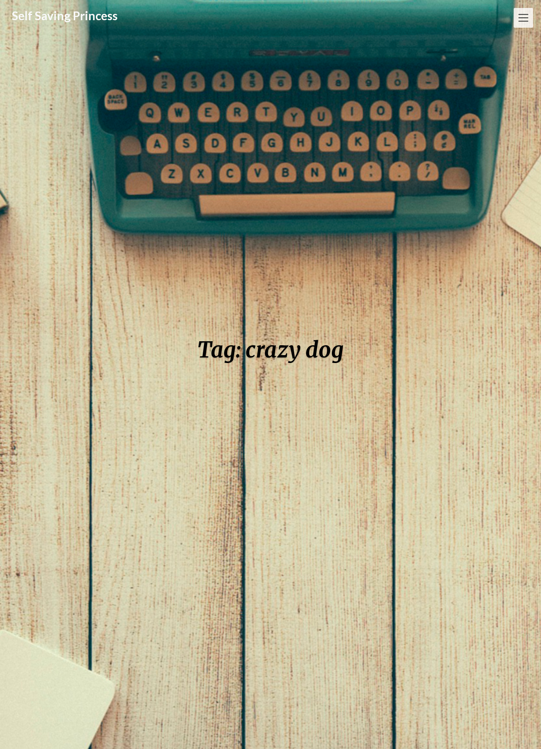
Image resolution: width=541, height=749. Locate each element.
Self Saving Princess (65, 15)
